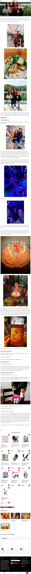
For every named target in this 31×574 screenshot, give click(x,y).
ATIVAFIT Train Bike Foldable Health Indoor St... (4, 498)
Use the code (21, 378)
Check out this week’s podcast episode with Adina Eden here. (11, 359)
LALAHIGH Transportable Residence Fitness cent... (4, 446)
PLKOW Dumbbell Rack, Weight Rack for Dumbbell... (26, 445)
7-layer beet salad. (4, 374)
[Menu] (1, 1)
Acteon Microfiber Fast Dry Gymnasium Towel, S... (5, 464)
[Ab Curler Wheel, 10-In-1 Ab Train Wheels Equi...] (15, 439)
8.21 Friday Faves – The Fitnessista (14, 520)
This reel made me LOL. (4, 353)
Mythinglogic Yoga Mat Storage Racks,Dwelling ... (4, 481)
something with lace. (19, 370)
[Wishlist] (11, 572)
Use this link (2, 421)
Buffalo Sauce (3, 530)
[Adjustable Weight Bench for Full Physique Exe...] (26, 457)
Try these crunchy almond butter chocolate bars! (9, 406)
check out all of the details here (13, 378)
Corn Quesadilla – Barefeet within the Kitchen (25, 520)
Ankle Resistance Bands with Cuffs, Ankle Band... (14, 481)
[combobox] (15, 560)
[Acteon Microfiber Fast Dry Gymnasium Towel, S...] (5, 457)
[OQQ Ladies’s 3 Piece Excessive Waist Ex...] (15, 457)
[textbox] (15, 560)
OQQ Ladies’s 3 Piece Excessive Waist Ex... (15, 464)
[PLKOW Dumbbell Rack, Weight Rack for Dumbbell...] (26, 439)
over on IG (8, 19)
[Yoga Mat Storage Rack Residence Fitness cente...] (26, 474)
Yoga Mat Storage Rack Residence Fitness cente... (25, 481)
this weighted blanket (12, 413)
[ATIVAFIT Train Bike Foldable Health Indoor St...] (5, 492)
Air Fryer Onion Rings (4, 520)
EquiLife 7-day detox (18, 377)
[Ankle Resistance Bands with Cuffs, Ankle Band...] (15, 474)
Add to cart (8, 450)
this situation (12, 370)
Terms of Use (23, 565)
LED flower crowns (19, 225)
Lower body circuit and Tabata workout (7, 411)
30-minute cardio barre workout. (6, 408)
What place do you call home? (6, 357)
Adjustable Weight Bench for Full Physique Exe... (25, 464)
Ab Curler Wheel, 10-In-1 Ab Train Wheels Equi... (15, 445)
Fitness (2, 443)
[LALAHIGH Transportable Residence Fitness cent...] (5, 439)
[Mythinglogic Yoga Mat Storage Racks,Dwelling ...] (5, 474)
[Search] (30, 1)
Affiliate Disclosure (23, 566)
